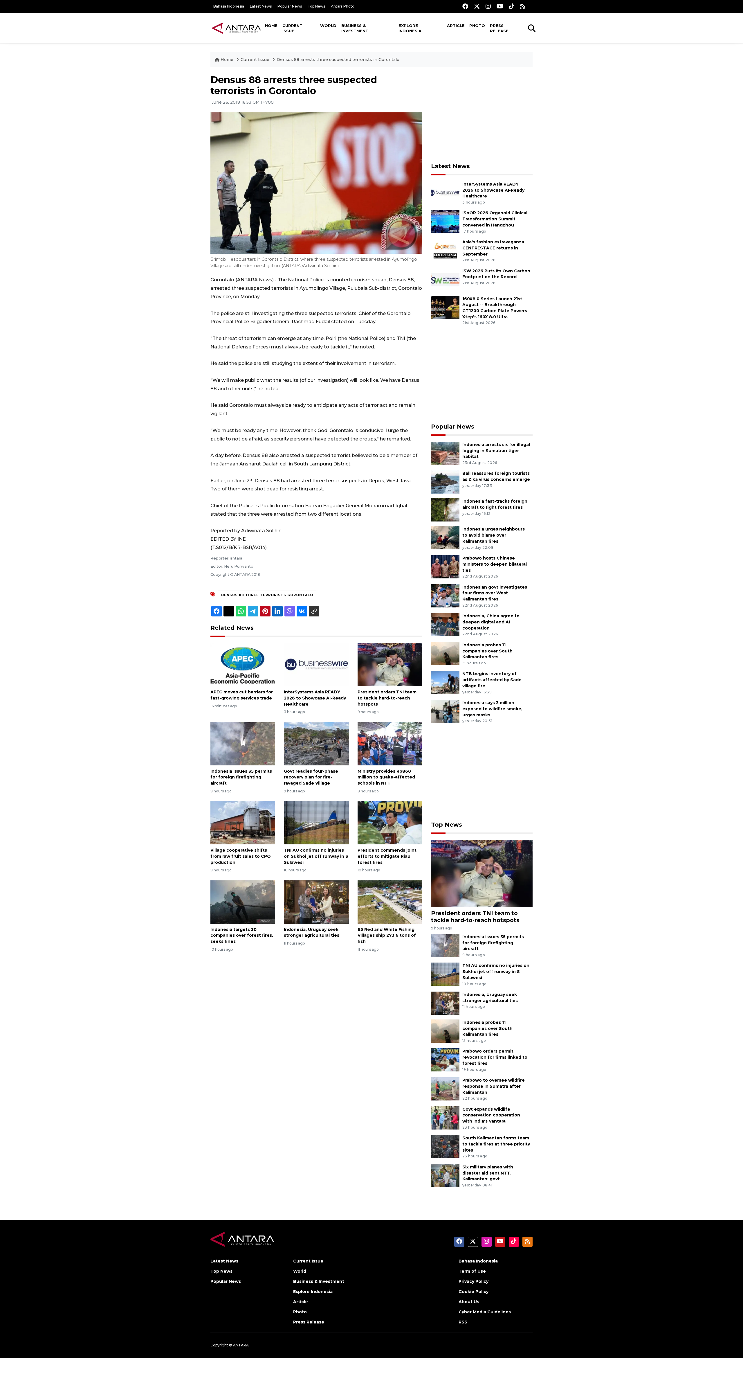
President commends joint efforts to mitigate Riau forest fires (387, 856)
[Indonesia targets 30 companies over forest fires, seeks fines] (242, 901)
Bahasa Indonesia (228, 6)
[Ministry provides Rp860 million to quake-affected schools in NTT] (390, 743)
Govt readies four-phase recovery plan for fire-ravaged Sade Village (311, 777)
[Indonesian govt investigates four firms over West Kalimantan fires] (445, 595)
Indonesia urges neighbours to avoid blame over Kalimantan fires (493, 535)
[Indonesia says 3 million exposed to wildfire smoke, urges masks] (445, 711)
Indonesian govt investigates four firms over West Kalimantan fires (494, 593)
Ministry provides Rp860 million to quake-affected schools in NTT (386, 777)
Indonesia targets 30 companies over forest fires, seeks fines (241, 935)
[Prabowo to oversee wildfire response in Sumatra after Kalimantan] (445, 1088)
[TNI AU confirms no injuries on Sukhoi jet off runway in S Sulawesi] (316, 822)
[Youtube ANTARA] (500, 6)
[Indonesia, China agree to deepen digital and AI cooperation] (445, 624)
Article (456, 25)
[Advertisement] (482, 115)
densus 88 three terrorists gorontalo (267, 595)
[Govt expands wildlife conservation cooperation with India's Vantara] (445, 1117)
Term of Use (472, 1271)
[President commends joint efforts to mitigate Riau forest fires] (390, 822)
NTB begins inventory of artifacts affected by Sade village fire (492, 679)
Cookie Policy (473, 1291)
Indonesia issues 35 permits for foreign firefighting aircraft (241, 777)
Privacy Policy (473, 1281)
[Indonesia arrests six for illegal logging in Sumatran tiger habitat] (445, 453)
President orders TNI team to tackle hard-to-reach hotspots (387, 698)
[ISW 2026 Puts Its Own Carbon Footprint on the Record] (445, 279)
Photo (477, 25)
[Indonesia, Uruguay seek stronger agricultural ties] (316, 901)
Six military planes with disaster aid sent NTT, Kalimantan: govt (487, 1173)
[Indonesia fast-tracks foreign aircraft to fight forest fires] (445, 509)
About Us (469, 1301)
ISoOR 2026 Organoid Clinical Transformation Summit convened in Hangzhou (494, 219)
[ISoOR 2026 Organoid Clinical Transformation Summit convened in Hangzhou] (445, 221)
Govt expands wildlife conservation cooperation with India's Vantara (491, 1115)
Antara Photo (342, 6)
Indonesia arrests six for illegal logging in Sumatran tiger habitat (496, 450)
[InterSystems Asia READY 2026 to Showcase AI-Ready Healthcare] (316, 664)
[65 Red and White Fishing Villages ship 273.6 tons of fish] (390, 901)
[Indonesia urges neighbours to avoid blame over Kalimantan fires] (445, 537)
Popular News (289, 6)
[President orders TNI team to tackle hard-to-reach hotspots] (390, 664)
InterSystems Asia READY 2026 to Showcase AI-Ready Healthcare (315, 698)
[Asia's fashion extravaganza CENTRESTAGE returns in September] (445, 250)
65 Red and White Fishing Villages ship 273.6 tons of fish (387, 935)
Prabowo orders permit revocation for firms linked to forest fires (494, 1057)
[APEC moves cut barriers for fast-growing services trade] (242, 664)
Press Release (499, 28)
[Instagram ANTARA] (488, 6)
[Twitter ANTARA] (477, 6)
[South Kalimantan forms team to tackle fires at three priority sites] (445, 1146)
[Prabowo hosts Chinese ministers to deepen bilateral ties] (445, 566)
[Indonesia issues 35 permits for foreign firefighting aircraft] (242, 743)
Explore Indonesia (409, 28)
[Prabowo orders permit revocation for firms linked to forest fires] (445, 1059)
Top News (316, 6)
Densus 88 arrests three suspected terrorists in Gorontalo (338, 59)
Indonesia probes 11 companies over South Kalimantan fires (487, 651)
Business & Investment (354, 28)
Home (271, 25)
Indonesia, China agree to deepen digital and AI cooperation (491, 622)
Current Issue (292, 28)
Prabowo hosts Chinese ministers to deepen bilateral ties (494, 564)
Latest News (261, 6)
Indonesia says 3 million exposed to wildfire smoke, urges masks (492, 708)
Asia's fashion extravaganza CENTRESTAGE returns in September (493, 248)
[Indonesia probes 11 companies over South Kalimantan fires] (445, 653)
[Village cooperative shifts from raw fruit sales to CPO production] (242, 822)
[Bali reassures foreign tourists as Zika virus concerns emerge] (445, 482)
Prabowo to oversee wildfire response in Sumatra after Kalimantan (493, 1086)
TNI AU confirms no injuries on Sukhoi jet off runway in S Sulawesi (316, 856)
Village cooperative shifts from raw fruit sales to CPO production (240, 856)
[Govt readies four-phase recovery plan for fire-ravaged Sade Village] (316, 743)
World (328, 25)
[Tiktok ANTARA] (511, 6)
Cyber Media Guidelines (485, 1311)
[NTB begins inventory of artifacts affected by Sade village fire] (445, 682)
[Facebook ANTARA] (465, 6)
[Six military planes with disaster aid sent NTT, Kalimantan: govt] (445, 1175)
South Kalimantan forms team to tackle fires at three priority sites (496, 1144)
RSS (463, 1322)
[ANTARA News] (236, 28)
